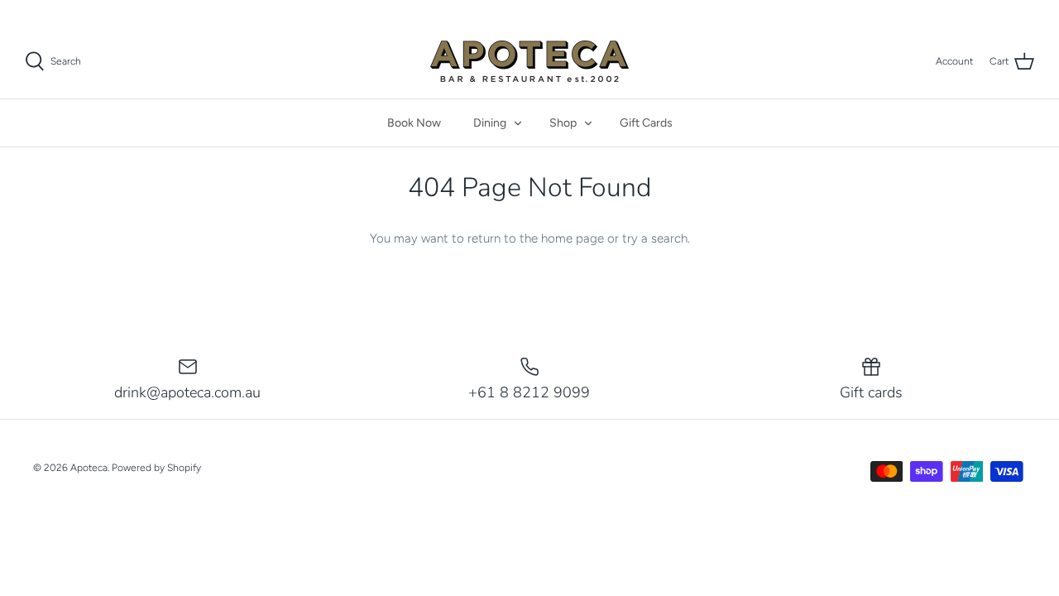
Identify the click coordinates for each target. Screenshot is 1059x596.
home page (572, 238)
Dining (489, 123)
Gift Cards (646, 123)
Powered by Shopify (156, 467)
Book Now (414, 123)
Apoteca (89, 467)
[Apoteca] (529, 61)
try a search (655, 238)
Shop (563, 123)
